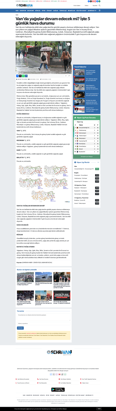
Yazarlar (95, 5)
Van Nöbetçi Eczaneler (23, 379)
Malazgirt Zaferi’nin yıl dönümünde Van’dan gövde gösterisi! (43, 303)
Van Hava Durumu (43, 379)
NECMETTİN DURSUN (23, 79)
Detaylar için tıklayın (87, 156)
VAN (17, 10)
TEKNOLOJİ (63, 10)
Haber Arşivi (85, 383)
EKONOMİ (30, 10)
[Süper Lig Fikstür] (98, 162)
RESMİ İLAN (71, 10)
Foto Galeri (77, 5)
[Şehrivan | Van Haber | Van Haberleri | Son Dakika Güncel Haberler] (25, 5)
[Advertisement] (86, 52)
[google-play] (58, 389)
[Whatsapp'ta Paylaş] (23, 76)
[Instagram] (56, 374)
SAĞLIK (55, 10)
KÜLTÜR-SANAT (81, 10)
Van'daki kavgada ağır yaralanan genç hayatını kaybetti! (24, 303)
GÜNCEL (37, 10)
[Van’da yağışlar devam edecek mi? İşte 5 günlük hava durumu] (44, 57)
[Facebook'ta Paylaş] (17, 76)
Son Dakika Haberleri (65, 383)
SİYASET (49, 10)
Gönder (20, 328)
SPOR (43, 10)
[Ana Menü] (99, 11)
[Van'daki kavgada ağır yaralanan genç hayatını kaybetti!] (25, 295)
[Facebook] (51, 374)
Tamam (99, 408)
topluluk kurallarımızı (31, 333)
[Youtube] (59, 374)
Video (86, 5)
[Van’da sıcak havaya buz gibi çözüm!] (43, 277)
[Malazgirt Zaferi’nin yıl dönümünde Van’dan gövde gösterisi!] (43, 295)
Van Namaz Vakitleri (66, 379)
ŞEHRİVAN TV (92, 10)
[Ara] (99, 6)
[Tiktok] (62, 374)
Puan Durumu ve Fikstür (23, 383)
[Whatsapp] (65, 374)
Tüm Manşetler (43, 383)
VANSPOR (23, 10)
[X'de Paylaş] (20, 76)
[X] (53, 374)
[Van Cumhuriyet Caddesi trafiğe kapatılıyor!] (25, 277)
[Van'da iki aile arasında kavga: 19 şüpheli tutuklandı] (61, 295)
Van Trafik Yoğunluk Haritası (89, 379)
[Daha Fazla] (26, 76)
